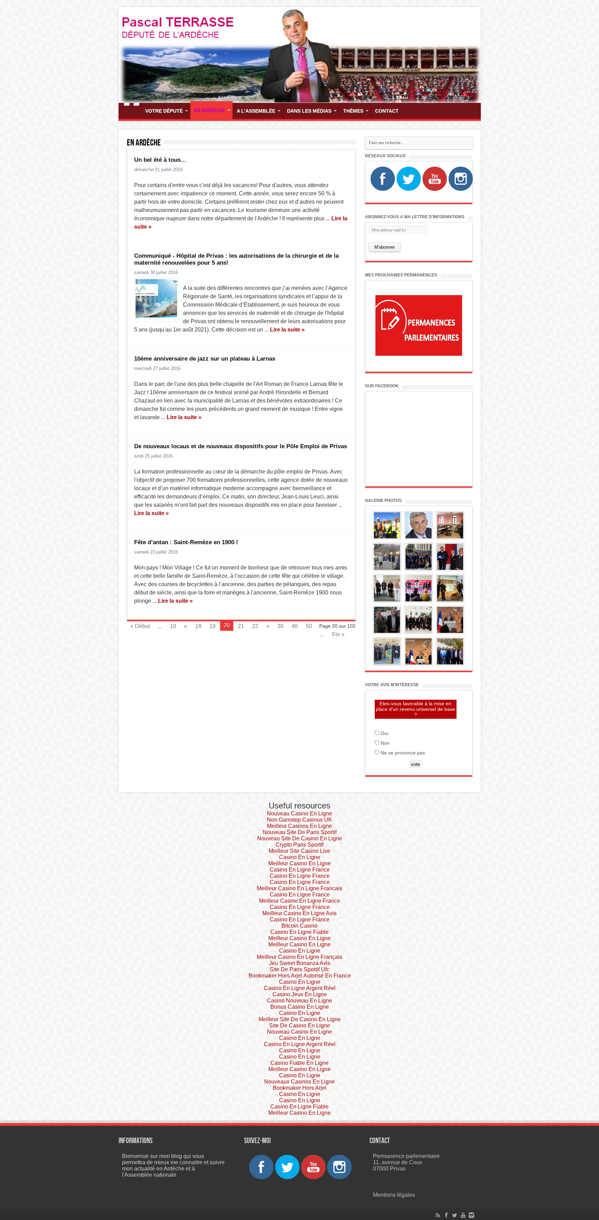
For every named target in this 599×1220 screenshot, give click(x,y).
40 (295, 626)
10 (173, 626)
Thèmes (353, 111)
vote (415, 764)
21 (241, 626)
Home (131, 112)
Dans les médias (309, 111)
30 (280, 626)
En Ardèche (209, 110)
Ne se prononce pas (403, 752)
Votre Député (164, 111)
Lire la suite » (287, 330)
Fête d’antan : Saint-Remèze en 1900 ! (186, 542)
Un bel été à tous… (160, 160)
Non (385, 743)
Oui (384, 733)
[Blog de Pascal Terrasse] (300, 55)
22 (255, 626)
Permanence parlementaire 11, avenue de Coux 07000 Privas (406, 1162)
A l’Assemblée (256, 111)
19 (212, 626)
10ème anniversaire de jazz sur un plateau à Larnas (204, 358)
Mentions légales (394, 1195)
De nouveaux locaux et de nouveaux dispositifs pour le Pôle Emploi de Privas (240, 446)
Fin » (338, 634)
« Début (140, 626)
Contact (387, 111)
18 (198, 626)
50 (309, 626)
